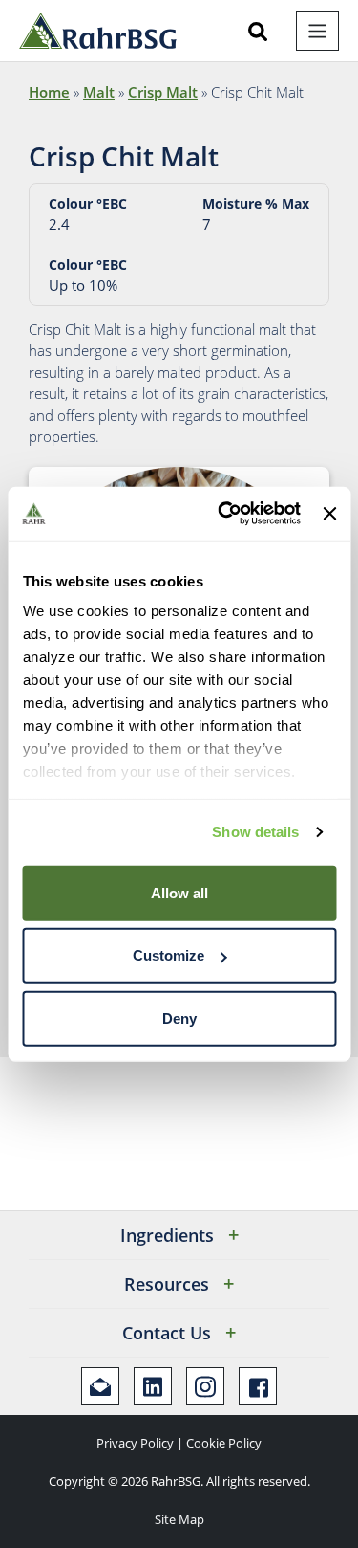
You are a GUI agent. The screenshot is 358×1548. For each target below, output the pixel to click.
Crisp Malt (163, 91)
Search (258, 31)
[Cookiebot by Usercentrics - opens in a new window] (225, 513)
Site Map (179, 1519)
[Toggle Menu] (317, 31)
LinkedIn (153, 1386)
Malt (99, 91)
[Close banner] (329, 513)
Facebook (258, 1386)
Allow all (179, 892)
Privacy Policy (135, 1442)
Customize (168, 955)
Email (100, 1386)
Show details (255, 832)
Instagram (205, 1386)
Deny (179, 1017)
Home (49, 91)
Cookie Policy (224, 1442)
